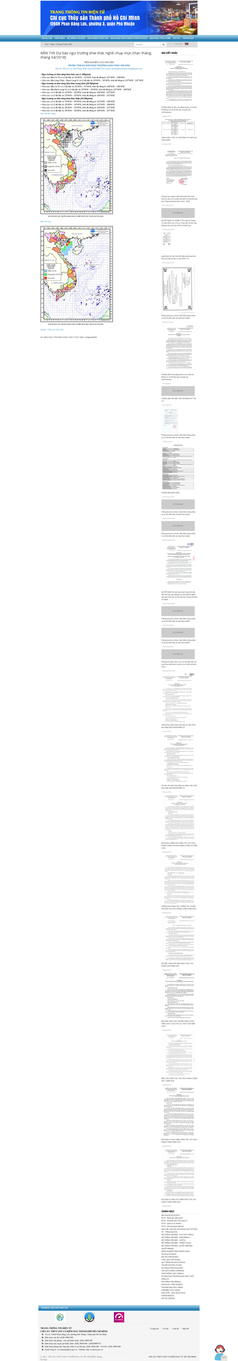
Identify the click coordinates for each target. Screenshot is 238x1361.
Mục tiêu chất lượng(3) (169, 1257)
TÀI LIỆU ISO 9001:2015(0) (171, 1265)
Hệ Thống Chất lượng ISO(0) (172, 1268)
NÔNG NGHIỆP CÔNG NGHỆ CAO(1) (175, 1251)
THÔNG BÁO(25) (167, 1296)
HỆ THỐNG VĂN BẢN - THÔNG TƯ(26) (176, 1243)
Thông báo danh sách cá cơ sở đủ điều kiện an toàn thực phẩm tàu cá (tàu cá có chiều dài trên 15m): (179, 664)
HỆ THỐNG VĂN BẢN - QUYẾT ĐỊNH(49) (176, 1246)
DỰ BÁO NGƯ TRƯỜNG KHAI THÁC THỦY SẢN (61, 337)
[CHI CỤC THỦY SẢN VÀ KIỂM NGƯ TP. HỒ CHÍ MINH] (119, 18)
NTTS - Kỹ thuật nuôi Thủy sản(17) (174, 1221)
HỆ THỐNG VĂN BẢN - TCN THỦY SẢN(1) (177, 1235)
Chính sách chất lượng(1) (171, 1260)
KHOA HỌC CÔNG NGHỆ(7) (172, 1285)
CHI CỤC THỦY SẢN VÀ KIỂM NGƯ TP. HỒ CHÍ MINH (172, 1357)
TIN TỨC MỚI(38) (168, 1298)
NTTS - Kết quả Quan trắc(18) (172, 1226)
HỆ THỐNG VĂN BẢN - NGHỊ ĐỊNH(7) (175, 1237)
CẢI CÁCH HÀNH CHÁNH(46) (172, 1271)
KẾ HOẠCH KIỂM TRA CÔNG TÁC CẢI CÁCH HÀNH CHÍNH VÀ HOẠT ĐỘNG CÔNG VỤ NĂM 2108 (179, 845)
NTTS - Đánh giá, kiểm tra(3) (172, 1218)
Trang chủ (155, 1329)
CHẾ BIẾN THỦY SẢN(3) (170, 1290)
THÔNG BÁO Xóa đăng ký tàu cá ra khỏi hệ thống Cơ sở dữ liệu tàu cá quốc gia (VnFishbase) (177, 377)
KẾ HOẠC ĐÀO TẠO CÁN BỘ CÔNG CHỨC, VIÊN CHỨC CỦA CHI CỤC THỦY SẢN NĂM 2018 (178, 1023)
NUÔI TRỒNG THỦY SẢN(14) (172, 1273)
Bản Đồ (186, 1329)
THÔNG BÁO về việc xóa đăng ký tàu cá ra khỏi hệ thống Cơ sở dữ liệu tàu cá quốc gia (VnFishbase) (179, 109)
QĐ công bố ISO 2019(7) (170, 1215)
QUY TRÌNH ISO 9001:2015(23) (173, 1262)
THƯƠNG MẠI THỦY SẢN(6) (172, 1287)
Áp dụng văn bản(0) (168, 1254)
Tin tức (166, 1329)
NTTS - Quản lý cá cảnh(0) (171, 1223)
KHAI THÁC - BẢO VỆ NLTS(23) (173, 1293)
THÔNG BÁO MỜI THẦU (170, 493)
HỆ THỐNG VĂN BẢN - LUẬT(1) (173, 1240)
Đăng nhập (178, 44)
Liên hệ (176, 1329)
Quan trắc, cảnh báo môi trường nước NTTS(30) (179, 1229)
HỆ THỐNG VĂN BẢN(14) (171, 1282)
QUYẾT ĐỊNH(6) (167, 1249)
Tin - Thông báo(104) (169, 1232)
